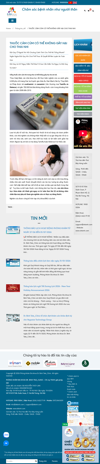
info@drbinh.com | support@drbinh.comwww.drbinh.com (23, 407)
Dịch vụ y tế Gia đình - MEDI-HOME (83, 88)
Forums (55, 461)
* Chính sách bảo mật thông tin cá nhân (72, 394)
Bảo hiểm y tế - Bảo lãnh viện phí (82, 68)
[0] (87, 11)
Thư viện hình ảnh (82, 108)
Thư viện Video (83, 114)
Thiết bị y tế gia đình (83, 97)
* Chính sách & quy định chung (73, 378)
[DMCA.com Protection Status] (73, 409)
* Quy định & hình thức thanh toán (72, 386)
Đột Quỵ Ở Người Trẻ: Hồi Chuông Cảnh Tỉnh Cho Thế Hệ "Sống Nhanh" (37, 52)
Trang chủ (43, 461)
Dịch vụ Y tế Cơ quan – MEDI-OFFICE (83, 78)
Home (8, 28)
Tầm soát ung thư (83, 102)
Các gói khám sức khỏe (82, 58)
